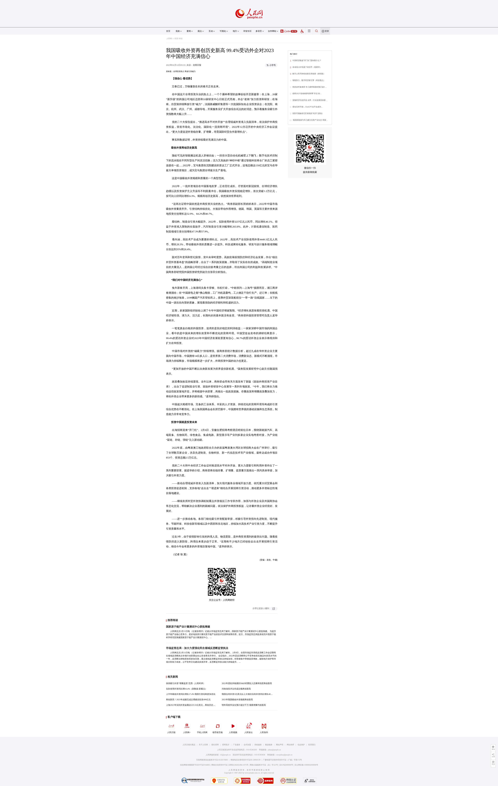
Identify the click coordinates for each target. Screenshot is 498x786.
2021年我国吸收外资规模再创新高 (237, 699)
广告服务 (236, 745)
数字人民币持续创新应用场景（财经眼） (308, 74)
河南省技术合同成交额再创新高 (236, 689)
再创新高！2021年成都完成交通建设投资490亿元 (188, 699)
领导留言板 (217, 732)
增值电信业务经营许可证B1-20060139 (245, 760)
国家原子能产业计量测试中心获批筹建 (188, 626)
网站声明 (279, 745)
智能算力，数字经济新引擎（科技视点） (308, 80)
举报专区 (247, 31)
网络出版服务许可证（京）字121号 (264, 765)
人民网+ (187, 732)
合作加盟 (247, 745)
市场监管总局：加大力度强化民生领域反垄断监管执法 (197, 648)
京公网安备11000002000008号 (306, 765)
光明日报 (197, 65)
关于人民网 (203, 745)
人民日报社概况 (189, 745)
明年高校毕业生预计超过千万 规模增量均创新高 (244, 705)
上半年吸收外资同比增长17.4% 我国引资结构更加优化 (190, 694)
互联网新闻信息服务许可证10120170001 (212, 760)
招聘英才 (225, 745)
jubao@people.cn (274, 750)
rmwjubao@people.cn (284, 755)
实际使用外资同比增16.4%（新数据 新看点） (186, 689)
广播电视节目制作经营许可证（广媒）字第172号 (282, 760)
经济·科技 (179, 39)
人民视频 (233, 732)
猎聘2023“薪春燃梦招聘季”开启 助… (307, 94)
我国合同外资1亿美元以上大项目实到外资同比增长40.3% (248, 694)
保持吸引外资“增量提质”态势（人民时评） (185, 683)
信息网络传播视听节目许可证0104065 (195, 765)
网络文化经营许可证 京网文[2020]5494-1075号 (229, 765)
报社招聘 (215, 745)
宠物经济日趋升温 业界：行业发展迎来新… (309, 100)
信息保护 (301, 745)
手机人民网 (202, 732)
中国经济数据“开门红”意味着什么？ (306, 60)
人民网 (169, 39)
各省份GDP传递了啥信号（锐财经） (306, 67)
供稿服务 (258, 745)
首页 (168, 31)
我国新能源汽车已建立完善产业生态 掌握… (310, 120)
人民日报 (171, 732)
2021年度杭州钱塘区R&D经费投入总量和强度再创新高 (247, 683)
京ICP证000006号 (286, 765)
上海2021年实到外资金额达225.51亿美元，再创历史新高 (191, 705)
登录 (327, 31)
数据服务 (268, 745)
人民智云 (248, 732)
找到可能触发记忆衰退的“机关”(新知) (307, 113)
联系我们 (312, 745)
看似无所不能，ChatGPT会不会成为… (307, 107)
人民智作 (264, 732)
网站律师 (290, 745)
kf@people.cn (225, 755)
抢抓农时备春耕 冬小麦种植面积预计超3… (309, 87)
